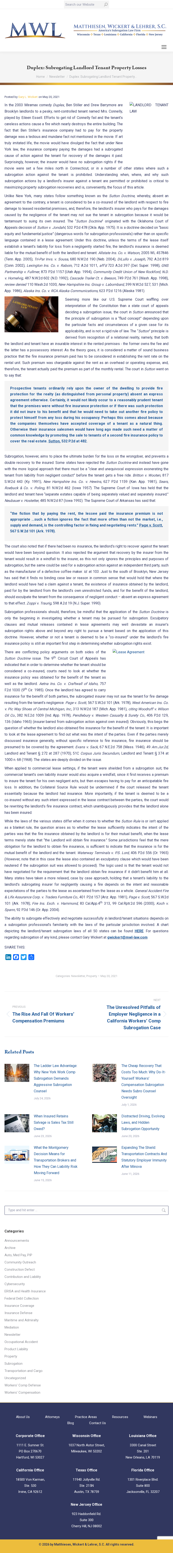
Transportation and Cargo (24, 1371)
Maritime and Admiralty (22, 1320)
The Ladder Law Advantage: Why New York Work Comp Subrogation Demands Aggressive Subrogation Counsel (55, 1078)
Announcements (17, 1241)
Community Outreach (20, 1262)
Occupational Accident (21, 1342)
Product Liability (16, 1349)
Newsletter (78, 976)
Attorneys (52, 1417)
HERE (139, 931)
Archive (10, 1248)
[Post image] (17, 1073)
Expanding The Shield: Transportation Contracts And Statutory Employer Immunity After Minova (144, 1157)
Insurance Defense (18, 1313)
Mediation (12, 1327)
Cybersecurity (15, 1284)
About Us (23, 1417)
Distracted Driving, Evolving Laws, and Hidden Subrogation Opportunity (143, 1122)
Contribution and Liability (23, 1277)
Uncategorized (15, 1378)
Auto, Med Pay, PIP (18, 1255)
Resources (120, 1417)
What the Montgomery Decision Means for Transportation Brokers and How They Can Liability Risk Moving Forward (55, 1160)
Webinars (150, 1417)
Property (91, 976)
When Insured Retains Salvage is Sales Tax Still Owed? (53, 1122)
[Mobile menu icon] (163, 47)
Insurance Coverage (19, 1306)
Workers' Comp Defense (23, 1385)
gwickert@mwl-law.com (127, 937)
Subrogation (14, 1364)
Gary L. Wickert (28, 97)
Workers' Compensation (22, 1392)
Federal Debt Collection (22, 1298)
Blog (70, 1423)
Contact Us (97, 1423)
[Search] (106, 4)
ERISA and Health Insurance (25, 1291)
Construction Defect (20, 1269)
